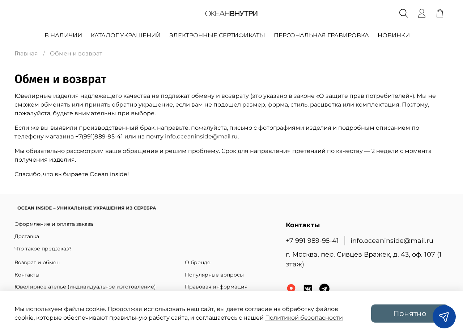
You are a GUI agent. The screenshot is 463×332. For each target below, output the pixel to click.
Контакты (26, 274)
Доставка (26, 236)
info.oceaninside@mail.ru (201, 136)
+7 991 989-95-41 (312, 240)
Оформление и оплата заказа (53, 224)
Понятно (409, 313)
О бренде (198, 262)
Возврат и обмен (37, 262)
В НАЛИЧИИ (63, 35)
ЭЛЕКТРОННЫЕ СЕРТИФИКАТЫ (217, 35)
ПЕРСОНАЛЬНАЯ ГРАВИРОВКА (321, 35)
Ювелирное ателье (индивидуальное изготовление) (85, 286)
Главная (26, 53)
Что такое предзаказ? (43, 248)
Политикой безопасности (304, 317)
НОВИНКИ (394, 35)
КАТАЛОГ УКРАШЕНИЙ (126, 35)
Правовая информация (216, 286)
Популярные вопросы (214, 274)
